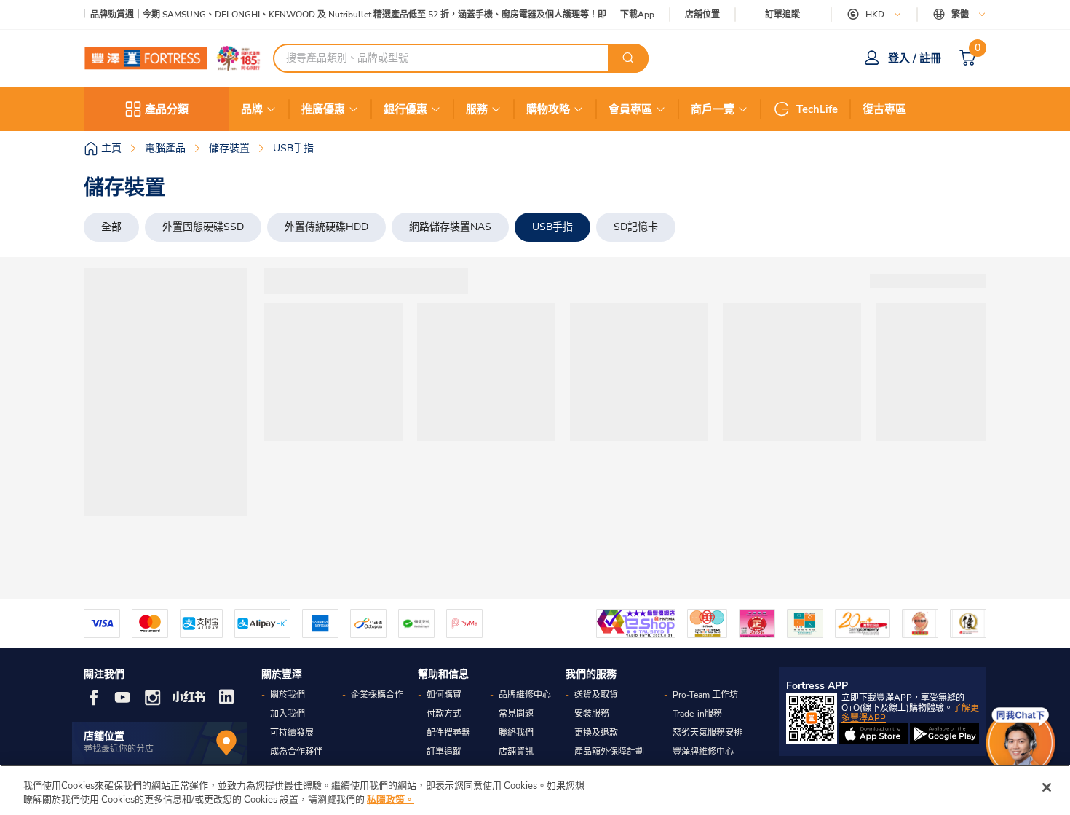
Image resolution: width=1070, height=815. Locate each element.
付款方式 (444, 714)
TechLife (817, 109)
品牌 (252, 109)
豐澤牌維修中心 (703, 751)
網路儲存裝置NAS (450, 227)
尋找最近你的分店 (119, 749)
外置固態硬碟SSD (203, 227)
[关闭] (1047, 787)
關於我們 (287, 695)
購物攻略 (548, 109)
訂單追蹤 (782, 14)
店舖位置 (702, 14)
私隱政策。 (390, 799)
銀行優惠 (405, 109)
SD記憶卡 (636, 227)
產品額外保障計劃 (609, 751)
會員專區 (630, 109)
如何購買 (444, 695)
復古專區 (884, 109)
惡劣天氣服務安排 (707, 733)
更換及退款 (596, 733)
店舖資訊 (516, 751)
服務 (477, 109)
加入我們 (287, 714)
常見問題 (516, 714)
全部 (111, 227)
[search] (628, 58)
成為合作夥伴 (296, 751)
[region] (535, 790)
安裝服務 (591, 714)
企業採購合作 (377, 695)
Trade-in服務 (697, 714)
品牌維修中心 (525, 695)
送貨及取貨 (596, 695)
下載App (637, 14)
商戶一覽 (712, 109)
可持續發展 (292, 733)
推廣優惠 (323, 109)
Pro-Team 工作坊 (705, 695)
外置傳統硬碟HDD (326, 227)
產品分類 (167, 109)
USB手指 (552, 227)
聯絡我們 (516, 733)
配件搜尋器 (448, 733)
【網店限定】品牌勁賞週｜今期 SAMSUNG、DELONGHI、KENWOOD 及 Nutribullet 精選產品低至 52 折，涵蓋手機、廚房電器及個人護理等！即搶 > (324, 14)
